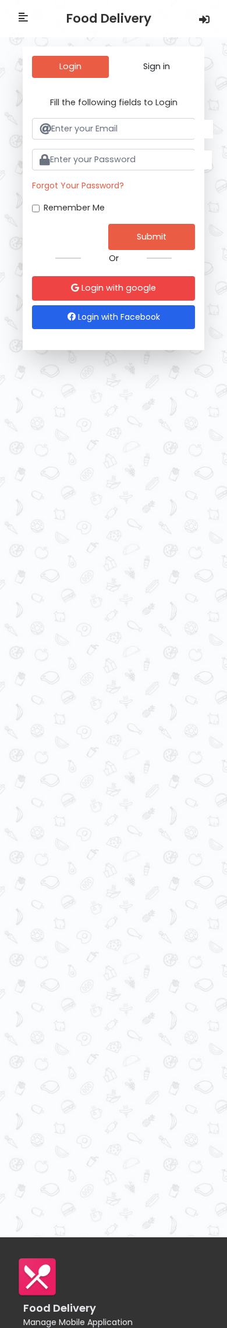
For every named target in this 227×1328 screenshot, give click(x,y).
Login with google (117, 288)
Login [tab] (70, 66)
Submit (151, 236)
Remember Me (74, 207)
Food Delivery (108, 18)
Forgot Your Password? (78, 185)
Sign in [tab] (156, 66)
